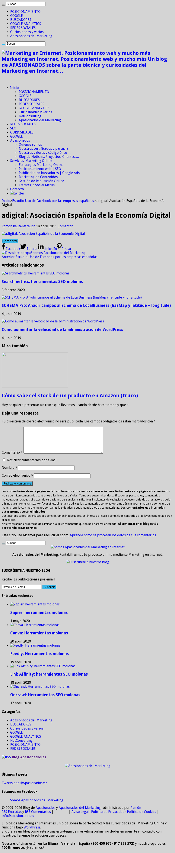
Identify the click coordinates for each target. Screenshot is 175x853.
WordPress (32, 827)
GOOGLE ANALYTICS (25, 24)
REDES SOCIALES (23, 28)
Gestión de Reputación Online (41, 181)
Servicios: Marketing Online (31, 161)
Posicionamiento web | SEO (40, 169)
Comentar (65, 226)
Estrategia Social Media (37, 185)
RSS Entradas (12, 812)
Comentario (12, 452)
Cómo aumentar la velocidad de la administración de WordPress (62, 329)
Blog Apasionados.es (29, 757)
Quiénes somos (30, 144)
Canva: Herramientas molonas (39, 633)
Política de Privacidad (108, 812)
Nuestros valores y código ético (43, 153)
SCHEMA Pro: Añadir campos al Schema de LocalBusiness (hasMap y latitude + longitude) (86, 305)
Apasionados (20, 140)
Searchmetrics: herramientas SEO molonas (42, 281)
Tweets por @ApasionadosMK (24, 783)
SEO (13, 128)
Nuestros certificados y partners (44, 149)
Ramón (136, 808)
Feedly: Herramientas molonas (39, 653)
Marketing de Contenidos (38, 177)
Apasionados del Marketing (31, 36)
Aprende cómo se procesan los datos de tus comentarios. (113, 535)
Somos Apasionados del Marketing (36, 800)
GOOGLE (16, 16)
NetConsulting (30, 116)
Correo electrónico (17, 475)
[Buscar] (3, 5)
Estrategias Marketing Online (41, 165)
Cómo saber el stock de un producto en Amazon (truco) (70, 396)
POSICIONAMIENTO (25, 12)
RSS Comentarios (38, 812)
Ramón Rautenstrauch (19, 226)
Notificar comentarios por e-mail (32, 460)
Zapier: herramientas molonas (39, 612)
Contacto (17, 189)
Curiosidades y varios (27, 32)
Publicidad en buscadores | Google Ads (49, 173)
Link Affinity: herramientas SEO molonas (49, 674)
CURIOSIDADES (22, 132)
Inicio (14, 88)
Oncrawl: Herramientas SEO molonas (45, 695)
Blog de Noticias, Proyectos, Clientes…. (49, 157)
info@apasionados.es (18, 816)
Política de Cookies (141, 812)
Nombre (9, 468)
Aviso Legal (80, 812)
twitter (19, 193)
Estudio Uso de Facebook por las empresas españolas (53, 201)
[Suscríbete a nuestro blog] (87, 562)
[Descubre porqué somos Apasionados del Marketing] (44, 253)
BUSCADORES (20, 20)
